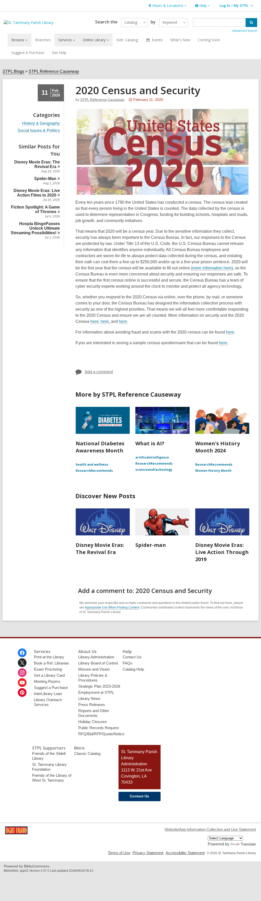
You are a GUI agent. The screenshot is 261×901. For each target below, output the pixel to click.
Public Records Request (98, 728)
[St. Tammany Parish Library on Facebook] (22, 652)
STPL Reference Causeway (54, 71)
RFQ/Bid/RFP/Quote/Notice (101, 734)
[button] (167, 5)
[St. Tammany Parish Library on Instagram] (22, 672)
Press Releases (91, 704)
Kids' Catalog (127, 39)
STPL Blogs (13, 71)
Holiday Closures (92, 721)
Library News (89, 698)
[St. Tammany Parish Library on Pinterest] (22, 692)
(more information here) (212, 268)
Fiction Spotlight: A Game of (35, 209)
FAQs (127, 663)
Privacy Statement (148, 853)
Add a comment (99, 372)
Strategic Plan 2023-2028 (99, 686)
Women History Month (213, 470)
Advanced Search (244, 31)
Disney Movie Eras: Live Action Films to (37, 192)
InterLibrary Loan (48, 693)
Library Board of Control (98, 663)
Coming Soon (209, 39)
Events (157, 39)
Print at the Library (49, 657)
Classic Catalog (87, 753)
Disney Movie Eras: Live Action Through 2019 (222, 552)
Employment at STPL (96, 692)
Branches (43, 39)
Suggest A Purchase (27, 52)
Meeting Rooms (47, 681)
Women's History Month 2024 (217, 447)
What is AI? (149, 443)
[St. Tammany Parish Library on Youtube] (22, 682)
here (94, 321)
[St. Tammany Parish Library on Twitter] (22, 662)
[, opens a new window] (16, 833)
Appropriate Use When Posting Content (112, 607)
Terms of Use (119, 853)
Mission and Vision (94, 669)
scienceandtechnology (153, 469)
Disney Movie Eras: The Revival (37, 164)
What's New (180, 39)
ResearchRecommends (94, 470)
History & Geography (41, 123)
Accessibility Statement (185, 853)
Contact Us (132, 657)
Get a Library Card (49, 675)
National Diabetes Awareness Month (100, 447)
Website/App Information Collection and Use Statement (210, 829)
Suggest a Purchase (51, 687)
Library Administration (96, 657)
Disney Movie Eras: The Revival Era (100, 549)
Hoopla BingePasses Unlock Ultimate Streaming (35, 228)
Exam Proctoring (48, 669)
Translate (248, 844)
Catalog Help (133, 669)
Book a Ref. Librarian (51, 663)
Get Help (59, 52)
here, (105, 321)
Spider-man (150, 545)
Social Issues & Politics (39, 130)
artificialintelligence (152, 457)
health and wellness (92, 464)
